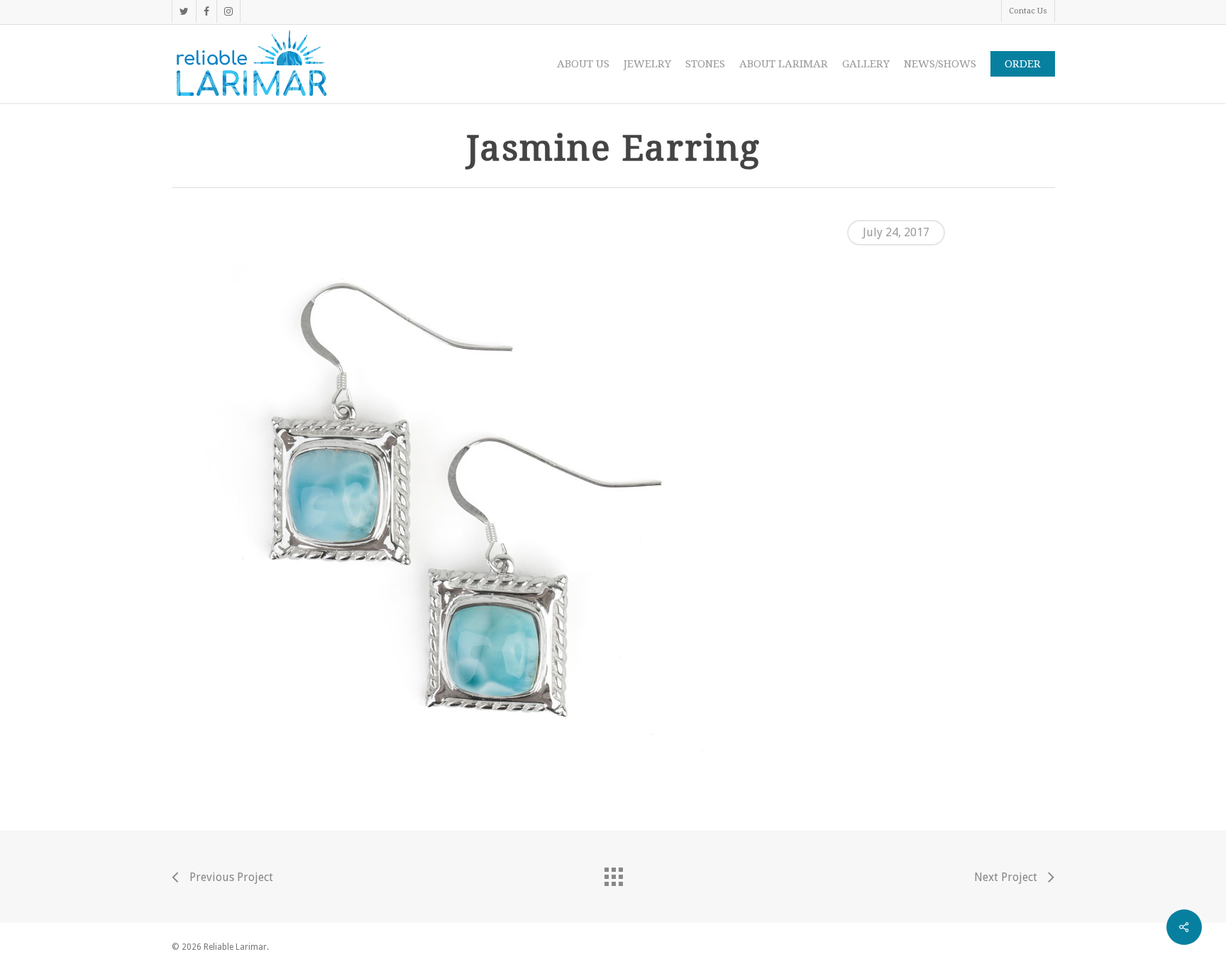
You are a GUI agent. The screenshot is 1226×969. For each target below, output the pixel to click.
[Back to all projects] (613, 873)
